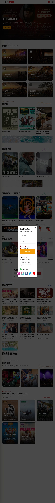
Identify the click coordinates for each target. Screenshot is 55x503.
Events (22, 247)
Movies (28, 247)
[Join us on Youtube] (34, 273)
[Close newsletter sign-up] (35, 228)
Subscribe (27, 251)
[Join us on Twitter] (30, 273)
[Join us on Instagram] (18, 273)
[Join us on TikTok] (22, 273)
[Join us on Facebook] (26, 273)
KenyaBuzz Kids (25, 248)
